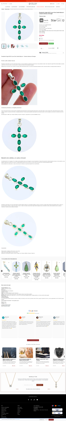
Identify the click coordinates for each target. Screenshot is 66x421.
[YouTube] (37, 400)
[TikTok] (34, 400)
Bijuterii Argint (7, 304)
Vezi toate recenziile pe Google (33, 340)
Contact (19, 414)
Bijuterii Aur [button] (7, 6)
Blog (18, 413)
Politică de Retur (3, 409)
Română (52, 3)
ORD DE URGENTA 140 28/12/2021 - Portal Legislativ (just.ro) (10, 300)
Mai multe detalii (17, 419)
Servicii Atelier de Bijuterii (4, 413)
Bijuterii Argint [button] (14, 6)
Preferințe (46, 419)
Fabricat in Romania (46, 276)
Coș (63, 3)
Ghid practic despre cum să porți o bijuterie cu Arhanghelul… (59, 360)
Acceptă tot (51, 419)
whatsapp (51, 43)
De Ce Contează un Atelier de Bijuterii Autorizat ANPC (25, 360)
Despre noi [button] (58, 6)
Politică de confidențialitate (5, 407)
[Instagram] (31, 400)
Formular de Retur (20, 408)
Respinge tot (42, 419)
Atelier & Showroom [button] (40, 6)
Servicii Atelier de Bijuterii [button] (49, 6)
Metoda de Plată (3, 416)
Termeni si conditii (3, 408)
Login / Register (20, 407)
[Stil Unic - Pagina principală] (33, 4)
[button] (42, 16)
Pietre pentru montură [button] (30, 6)
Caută (11, 3)
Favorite (19, 409)
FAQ (1, 415)
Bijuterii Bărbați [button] (22, 6)
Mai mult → (14, 365)
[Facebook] (28, 400)
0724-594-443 (5, 3)
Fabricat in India (6, 275)
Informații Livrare (3, 414)
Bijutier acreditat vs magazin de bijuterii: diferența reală (9, 360)
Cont (59, 3)
